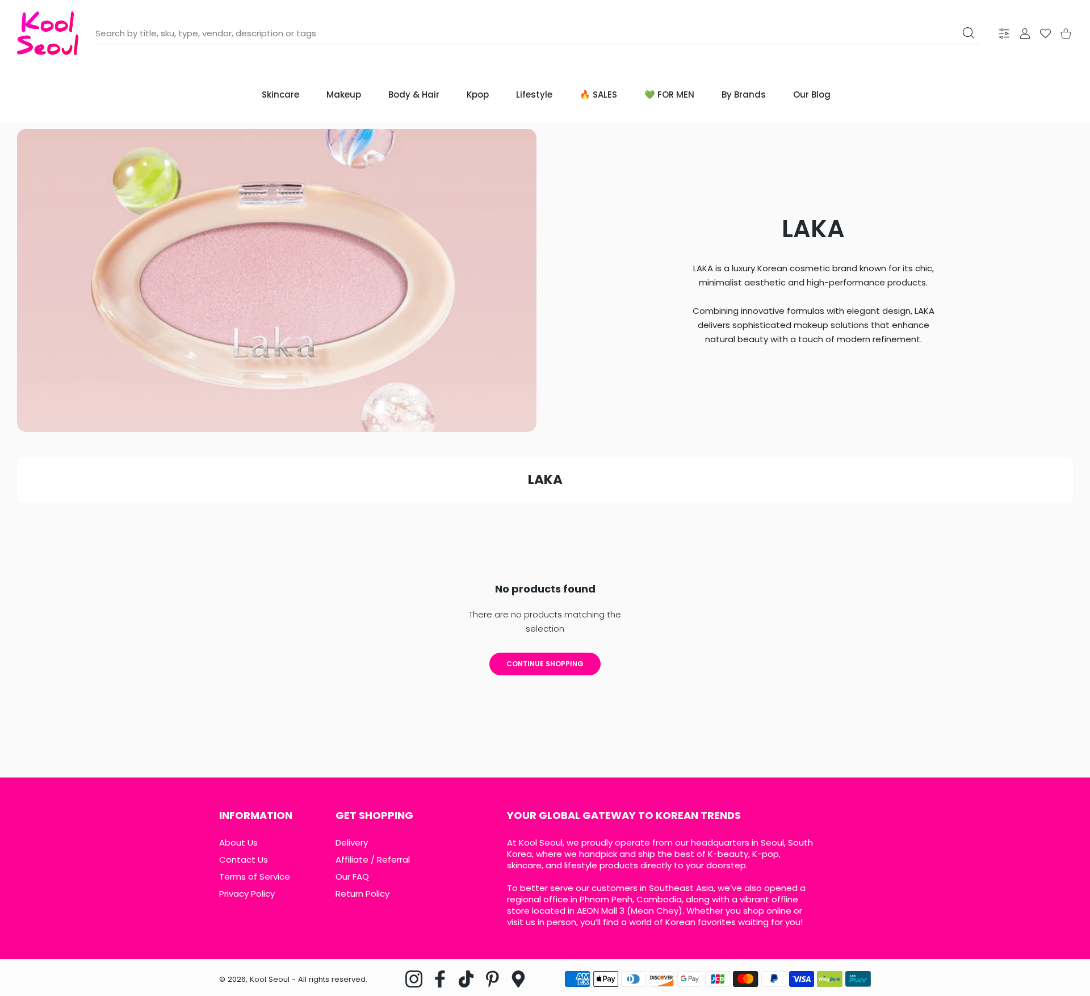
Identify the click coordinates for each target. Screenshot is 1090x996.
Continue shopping (545, 664)
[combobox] (537, 33)
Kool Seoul (270, 979)
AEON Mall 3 (600, 911)
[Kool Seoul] (47, 33)
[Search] (968, 33)
